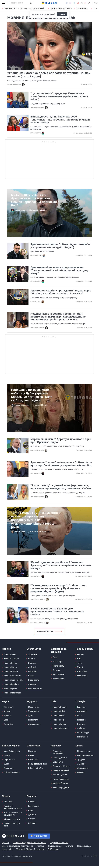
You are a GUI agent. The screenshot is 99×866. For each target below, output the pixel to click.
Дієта (30, 715)
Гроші (55, 657)
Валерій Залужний (61, 770)
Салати (31, 819)
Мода (79, 715)
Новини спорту (84, 649)
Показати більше (45, 632)
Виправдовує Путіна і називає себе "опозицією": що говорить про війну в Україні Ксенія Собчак (60, 119)
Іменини (81, 772)
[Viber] (70, 3)
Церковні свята (84, 751)
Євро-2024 (82, 671)
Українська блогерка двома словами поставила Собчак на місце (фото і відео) (48, 74)
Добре (62, 14)
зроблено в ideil (89, 856)
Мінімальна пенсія (12, 819)
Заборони (81, 764)
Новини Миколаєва (12, 693)
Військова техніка (12, 772)
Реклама (40, 846)
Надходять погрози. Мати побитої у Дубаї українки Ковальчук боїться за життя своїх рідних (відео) (31, 395)
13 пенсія (8, 802)
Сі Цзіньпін (58, 762)
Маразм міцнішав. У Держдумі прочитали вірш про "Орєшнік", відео (60, 440)
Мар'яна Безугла (60, 783)
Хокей (80, 667)
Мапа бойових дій (12, 751)
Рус (95, 3)
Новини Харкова (11, 659)
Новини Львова (11, 671)
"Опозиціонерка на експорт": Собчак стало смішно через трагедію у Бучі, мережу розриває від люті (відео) (58, 588)
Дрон (6, 720)
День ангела (82, 768)
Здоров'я (31, 701)
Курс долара (58, 674)
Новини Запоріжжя (12, 676)
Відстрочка (33, 760)
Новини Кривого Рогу (13, 680)
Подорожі (81, 720)
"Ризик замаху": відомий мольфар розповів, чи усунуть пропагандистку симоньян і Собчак (61, 487)
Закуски (31, 823)
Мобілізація (33, 745)
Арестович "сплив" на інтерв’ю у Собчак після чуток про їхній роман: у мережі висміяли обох (61, 464)
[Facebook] (66, 3)
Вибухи (7, 755)
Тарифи (56, 670)
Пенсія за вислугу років (12, 824)
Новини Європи (60, 707)
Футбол (80, 654)
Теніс (79, 663)
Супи (30, 810)
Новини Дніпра (10, 663)
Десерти (32, 815)
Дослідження (34, 724)
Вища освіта (33, 680)
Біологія (7, 715)
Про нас (5, 843)
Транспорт (57, 662)
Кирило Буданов (60, 775)
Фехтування (82, 676)
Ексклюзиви (82, 8)
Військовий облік (35, 768)
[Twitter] (81, 2)
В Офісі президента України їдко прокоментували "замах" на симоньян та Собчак (57, 611)
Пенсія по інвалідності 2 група (13, 807)
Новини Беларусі (60, 728)
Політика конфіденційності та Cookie (29, 843)
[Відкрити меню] (4, 3)
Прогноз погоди (35, 689)
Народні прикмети (85, 755)
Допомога (32, 684)
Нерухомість (58, 666)
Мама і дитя (33, 707)
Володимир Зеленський (58, 752)
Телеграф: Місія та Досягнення (30, 849)
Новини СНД (58, 720)
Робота (31, 659)
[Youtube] (78, 3)
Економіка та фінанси (58, 650)
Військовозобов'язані (37, 764)
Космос (7, 711)
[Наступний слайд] (96, 8)
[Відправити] (30, 3)
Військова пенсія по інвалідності (13, 814)
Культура (81, 724)
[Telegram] (74, 3)
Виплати (32, 663)
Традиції (81, 760)
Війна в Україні (11, 745)
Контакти (69, 846)
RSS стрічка (53, 849)
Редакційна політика (59, 843)
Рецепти (31, 796)
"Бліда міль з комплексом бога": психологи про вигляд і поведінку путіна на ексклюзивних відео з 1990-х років (35, 520)
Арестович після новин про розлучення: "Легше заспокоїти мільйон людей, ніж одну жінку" (59, 270)
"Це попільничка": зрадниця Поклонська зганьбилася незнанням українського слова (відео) (59, 96)
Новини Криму (10, 689)
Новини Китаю (59, 724)
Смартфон (8, 724)
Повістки (32, 751)
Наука (5, 701)
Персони (56, 745)
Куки (52, 14)
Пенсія (6, 796)
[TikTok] (89, 3)
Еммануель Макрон (61, 766)
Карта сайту (7, 849)
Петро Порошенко (61, 779)
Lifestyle (80, 701)
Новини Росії (58, 715)
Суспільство (33, 649)
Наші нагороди (55, 846)
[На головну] (49, 3)
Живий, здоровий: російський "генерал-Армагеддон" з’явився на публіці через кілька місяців (60, 565)
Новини (6, 649)
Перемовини (9, 760)
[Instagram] (85, 3)
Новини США (59, 711)
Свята (79, 745)
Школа (31, 676)
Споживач (81, 711)
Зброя (6, 764)
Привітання (82, 737)
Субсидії (32, 667)
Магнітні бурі (83, 733)
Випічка (31, 802)
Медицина (32, 671)
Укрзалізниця (58, 679)
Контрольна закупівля (61, 8)
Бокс (79, 659)
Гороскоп (81, 707)
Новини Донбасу (11, 684)
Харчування (33, 711)
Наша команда (84, 846)
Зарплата (32, 654)
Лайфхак (81, 728)
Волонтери (9, 768)
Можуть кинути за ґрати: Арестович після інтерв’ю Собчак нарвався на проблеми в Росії (35, 200)
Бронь (31, 755)
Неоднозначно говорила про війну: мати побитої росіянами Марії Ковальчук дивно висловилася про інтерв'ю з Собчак (58, 316)
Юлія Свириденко (61, 787)
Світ (53, 701)
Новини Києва (10, 654)
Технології (8, 707)
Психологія (33, 720)
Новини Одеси (10, 667)
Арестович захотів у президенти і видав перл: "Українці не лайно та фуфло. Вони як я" (60, 292)
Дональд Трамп (60, 758)
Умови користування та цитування (17, 846)
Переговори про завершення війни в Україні (25, 8)
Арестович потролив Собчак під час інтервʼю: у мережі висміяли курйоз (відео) (60, 246)
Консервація (33, 806)
